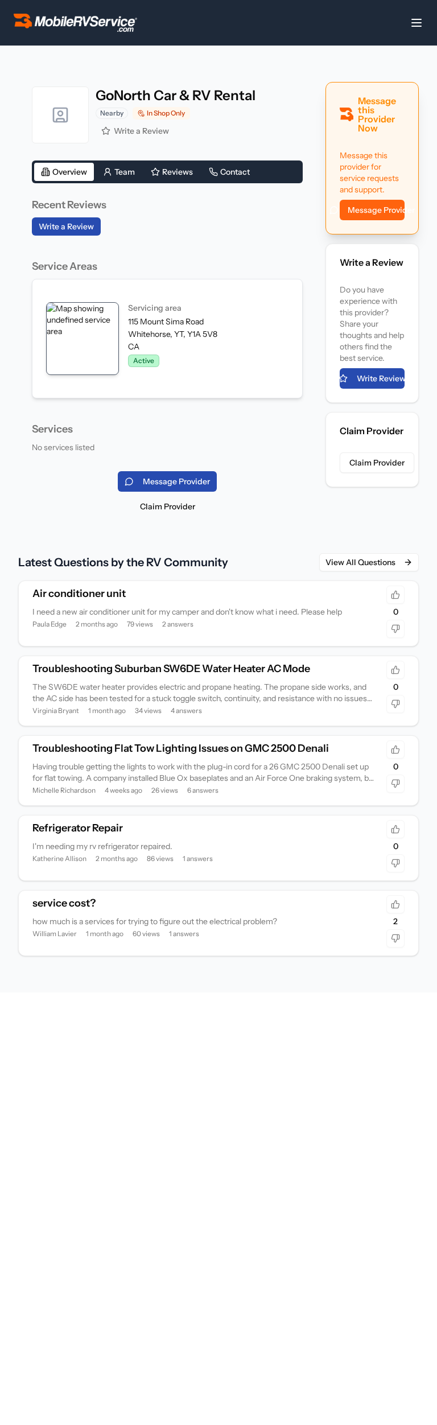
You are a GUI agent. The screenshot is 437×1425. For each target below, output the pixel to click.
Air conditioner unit (79, 593)
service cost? (64, 903)
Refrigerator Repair (77, 828)
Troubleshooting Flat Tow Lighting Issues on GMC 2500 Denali (180, 748)
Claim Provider (167, 506)
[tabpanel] (167, 325)
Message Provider (376, 210)
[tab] (64, 172)
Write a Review (141, 131)
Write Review (381, 378)
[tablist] (167, 171)
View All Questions (360, 562)
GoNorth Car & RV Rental (175, 95)
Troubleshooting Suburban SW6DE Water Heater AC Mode (171, 668)
